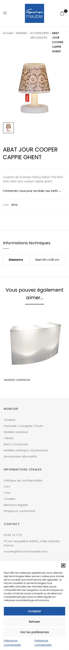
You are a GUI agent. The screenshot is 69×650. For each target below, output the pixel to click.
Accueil (8, 33)
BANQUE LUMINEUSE (17, 379)
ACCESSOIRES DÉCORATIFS (39, 35)
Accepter (34, 611)
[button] (63, 565)
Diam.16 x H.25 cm (47, 260)
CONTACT (12, 524)
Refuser (34, 622)
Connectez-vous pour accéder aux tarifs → (32, 191)
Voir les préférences (34, 632)
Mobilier (21, 33)
